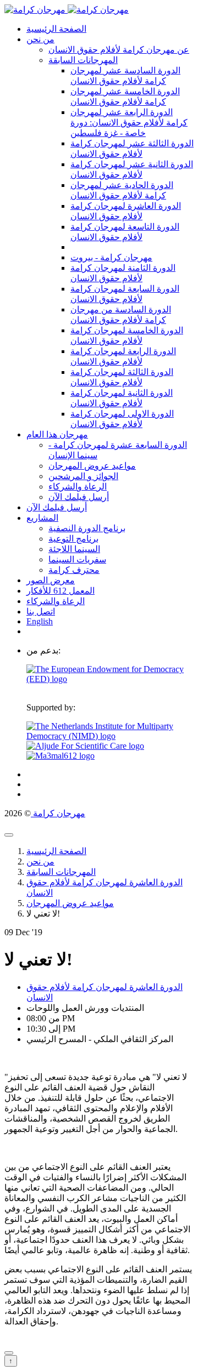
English (39, 621)
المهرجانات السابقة (83, 60)
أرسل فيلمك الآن (78, 497)
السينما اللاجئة (74, 549)
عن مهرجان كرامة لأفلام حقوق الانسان (118, 49)
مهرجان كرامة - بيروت (111, 257)
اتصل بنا (40, 611)
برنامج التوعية (73, 538)
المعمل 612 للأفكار (60, 590)
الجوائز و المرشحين (83, 476)
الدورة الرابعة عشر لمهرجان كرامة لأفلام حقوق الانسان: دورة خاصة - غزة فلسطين (129, 122)
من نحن (40, 39)
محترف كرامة (74, 569)
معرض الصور (50, 580)
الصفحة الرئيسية (56, 28)
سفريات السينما (77, 559)
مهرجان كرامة (58, 813)
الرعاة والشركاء (77, 486)
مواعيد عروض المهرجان (92, 465)
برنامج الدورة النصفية (86, 528)
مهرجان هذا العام (57, 434)
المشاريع (42, 517)
